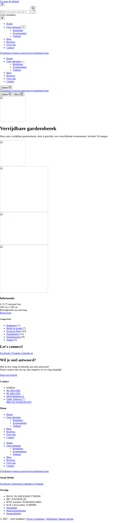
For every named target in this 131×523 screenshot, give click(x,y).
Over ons (11, 78)
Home (9, 58)
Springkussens (13, 337)
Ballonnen (11, 325)
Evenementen (20, 67)
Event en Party (13, 331)
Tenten (9, 339)
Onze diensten (13, 61)
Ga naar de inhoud (9, 1)
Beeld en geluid (14, 328)
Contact (10, 81)
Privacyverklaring (35, 519)
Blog (8, 72)
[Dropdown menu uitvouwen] (23, 62)
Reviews (10, 75)
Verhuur (17, 70)
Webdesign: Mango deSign (59, 519)
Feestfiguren (12, 334)
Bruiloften (18, 64)
